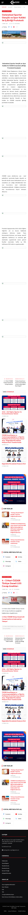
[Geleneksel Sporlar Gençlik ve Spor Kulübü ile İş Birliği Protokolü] (14, 38)
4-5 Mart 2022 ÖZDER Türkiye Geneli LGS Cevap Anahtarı (13, 627)
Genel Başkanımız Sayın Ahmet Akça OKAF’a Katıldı (8, 639)
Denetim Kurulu (5, 868)
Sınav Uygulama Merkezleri (8, 884)
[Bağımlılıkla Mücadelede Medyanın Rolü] (14, 454)
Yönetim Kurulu (5, 866)
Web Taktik (13, 907)
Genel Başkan (5, 863)
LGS (3, 889)
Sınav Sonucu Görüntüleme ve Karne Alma (12, 897)
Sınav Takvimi (5, 887)
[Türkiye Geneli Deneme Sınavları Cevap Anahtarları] (5, 541)
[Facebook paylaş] (9, 27)
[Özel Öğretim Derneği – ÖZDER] (15, 2)
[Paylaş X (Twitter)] (11, 27)
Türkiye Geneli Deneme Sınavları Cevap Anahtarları (17, 541)
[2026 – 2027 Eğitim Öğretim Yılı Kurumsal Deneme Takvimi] (14, 403)
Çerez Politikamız (12, 911)
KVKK (5, 911)
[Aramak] (25, 2)
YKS (3, 892)
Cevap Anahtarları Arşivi (8, 894)
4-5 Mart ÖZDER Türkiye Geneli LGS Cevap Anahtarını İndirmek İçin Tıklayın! (13, 619)
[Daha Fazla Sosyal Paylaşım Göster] (17, 27)
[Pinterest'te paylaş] (14, 27)
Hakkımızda (4, 861)
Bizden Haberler (7, 11)
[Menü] (3, 2)
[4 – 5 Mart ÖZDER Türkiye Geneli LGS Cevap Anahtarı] (14, 604)
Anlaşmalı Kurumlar (6, 873)
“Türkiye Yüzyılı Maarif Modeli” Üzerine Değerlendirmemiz (16, 514)
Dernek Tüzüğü (5, 870)
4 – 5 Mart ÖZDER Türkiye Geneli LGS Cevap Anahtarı (8, 382)
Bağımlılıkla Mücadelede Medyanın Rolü (14, 464)
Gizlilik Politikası (22, 911)
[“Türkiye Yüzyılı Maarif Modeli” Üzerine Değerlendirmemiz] (5, 514)
